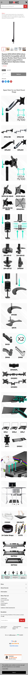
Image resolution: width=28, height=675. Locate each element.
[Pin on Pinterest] (11, 81)
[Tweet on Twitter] (6, 81)
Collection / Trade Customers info (8, 607)
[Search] (25, 6)
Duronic (5, 66)
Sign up (22, 620)
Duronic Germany (20, 626)
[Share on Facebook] (3, 81)
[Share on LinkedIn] (8, 81)
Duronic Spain (6, 627)
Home (3, 13)
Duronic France (7, 626)
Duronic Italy (18, 627)
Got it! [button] (14, 672)
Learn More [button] (5, 668)
